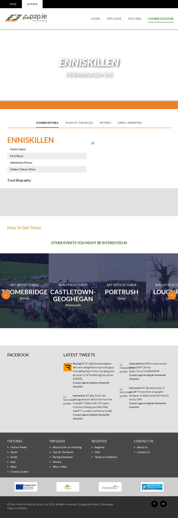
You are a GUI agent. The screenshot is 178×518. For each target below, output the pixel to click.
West (13, 466)
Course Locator (160, 18)
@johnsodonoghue (100, 363)
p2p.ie (13, 4)
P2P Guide (114, 18)
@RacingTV (86, 371)
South (13, 456)
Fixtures (134, 18)
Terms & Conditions (106, 456)
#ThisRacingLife (96, 375)
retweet (103, 382)
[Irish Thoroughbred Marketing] (68, 487)
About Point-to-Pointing (67, 447)
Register (100, 447)
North (13, 452)
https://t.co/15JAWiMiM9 (144, 371)
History (57, 461)
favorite (78, 386)
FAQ (97, 452)
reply (92, 382)
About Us (142, 447)
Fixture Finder (18, 447)
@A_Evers (95, 395)
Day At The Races (63, 452)
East (13, 461)
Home (95, 18)
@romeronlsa (153, 387)
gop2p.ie (32, 4)
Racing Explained (62, 456)
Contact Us (143, 452)
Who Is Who (60, 466)
